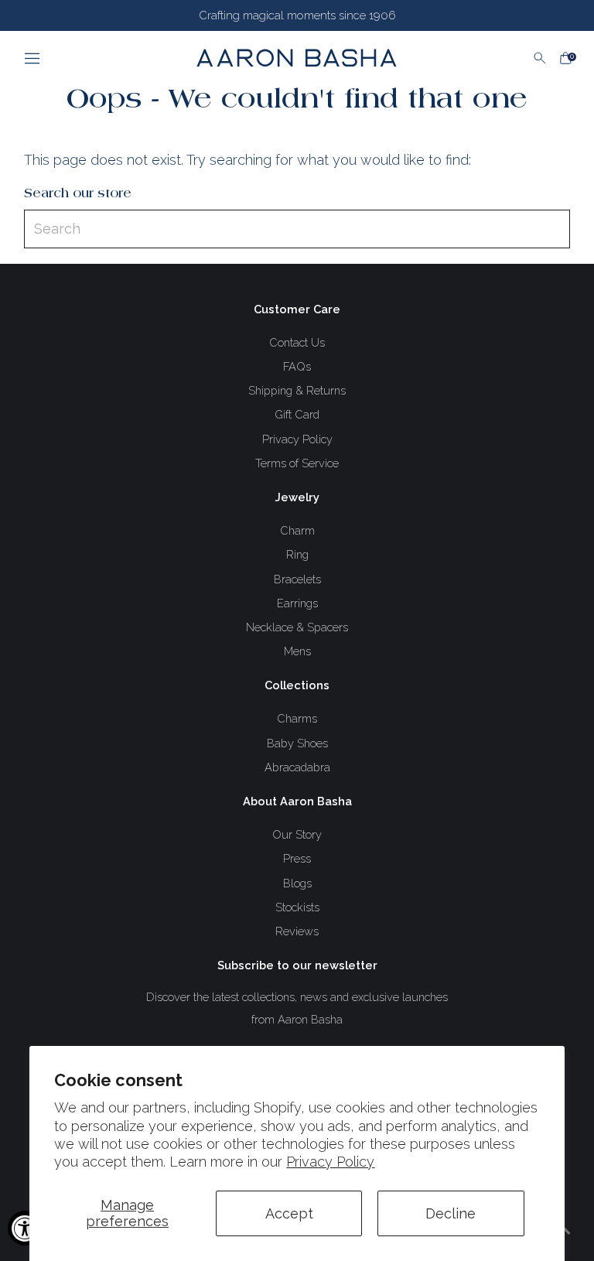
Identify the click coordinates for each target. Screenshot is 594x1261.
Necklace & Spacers (297, 627)
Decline (450, 1213)
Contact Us (297, 342)
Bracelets (297, 579)
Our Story (297, 834)
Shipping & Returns (297, 390)
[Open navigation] (82, 58)
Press (297, 858)
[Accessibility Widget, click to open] (25, 1228)
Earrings (297, 603)
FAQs (297, 366)
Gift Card (297, 414)
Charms (297, 718)
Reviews (297, 931)
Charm (297, 530)
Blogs (297, 883)
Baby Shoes (297, 743)
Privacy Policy (330, 1161)
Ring (297, 554)
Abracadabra (297, 767)
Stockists (297, 907)
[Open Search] (540, 58)
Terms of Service (297, 463)
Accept (289, 1213)
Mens (297, 651)
